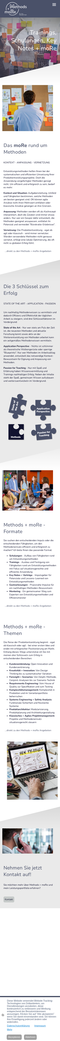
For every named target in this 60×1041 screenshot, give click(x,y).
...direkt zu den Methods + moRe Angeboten (28, 251)
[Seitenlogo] (15, 8)
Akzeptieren (14, 1037)
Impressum (40, 1026)
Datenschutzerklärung (18, 1026)
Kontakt (9, 899)
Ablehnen (30, 1037)
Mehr (9, 1029)
